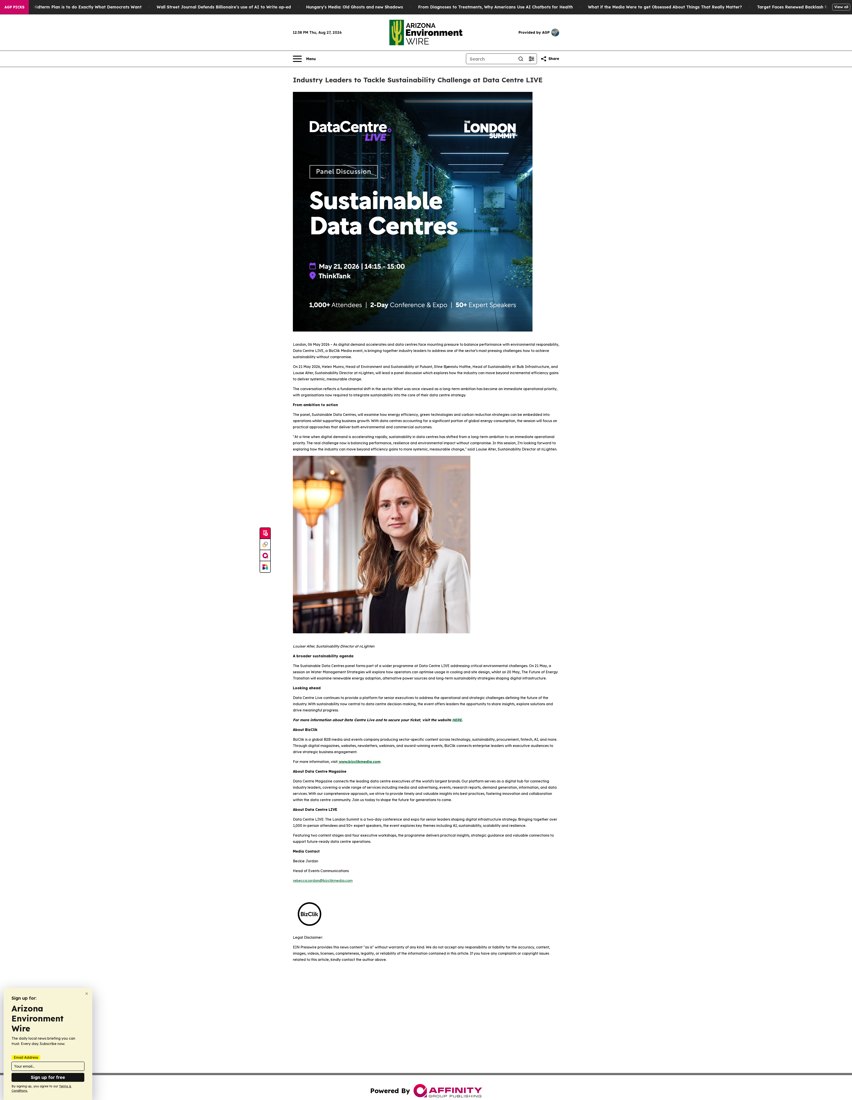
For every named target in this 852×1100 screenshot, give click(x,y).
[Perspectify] (265, 544)
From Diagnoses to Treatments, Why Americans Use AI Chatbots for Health (495, 7)
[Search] (520, 59)
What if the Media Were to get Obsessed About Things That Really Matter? (665, 7)
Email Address (26, 1057)
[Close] (87, 993)
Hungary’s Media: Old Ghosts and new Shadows (354, 7)
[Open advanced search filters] (531, 59)
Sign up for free (48, 1077)
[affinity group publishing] (265, 555)
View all (841, 7)
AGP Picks (14, 7)
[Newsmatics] (265, 566)
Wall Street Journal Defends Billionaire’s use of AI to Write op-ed (224, 7)
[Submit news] (265, 533)
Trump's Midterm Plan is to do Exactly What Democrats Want (79, 7)
